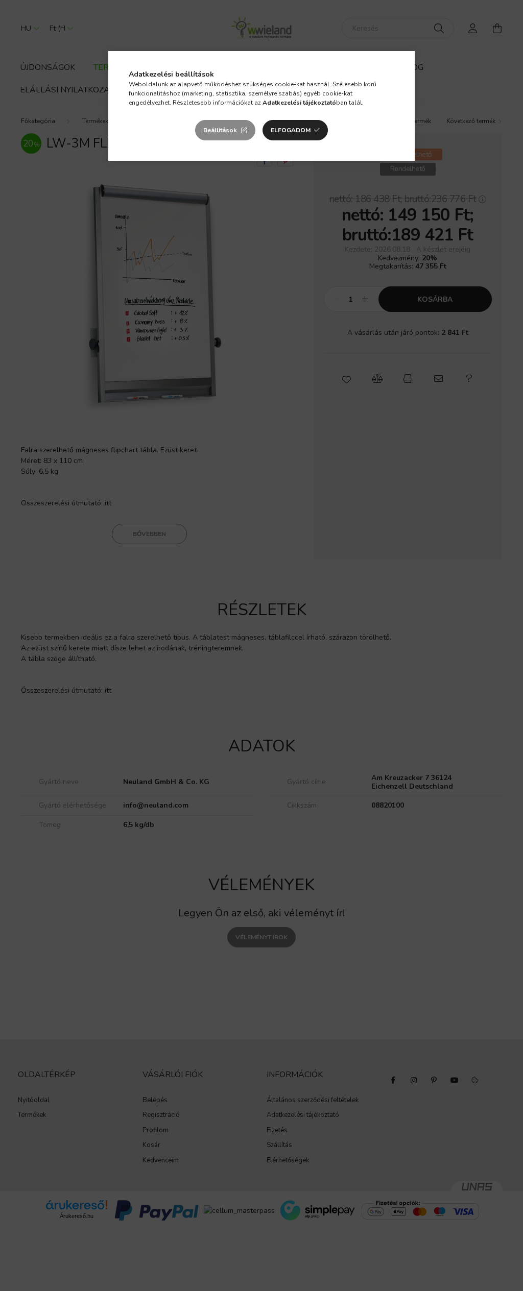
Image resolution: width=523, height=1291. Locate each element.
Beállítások (220, 130)
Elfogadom (291, 130)
